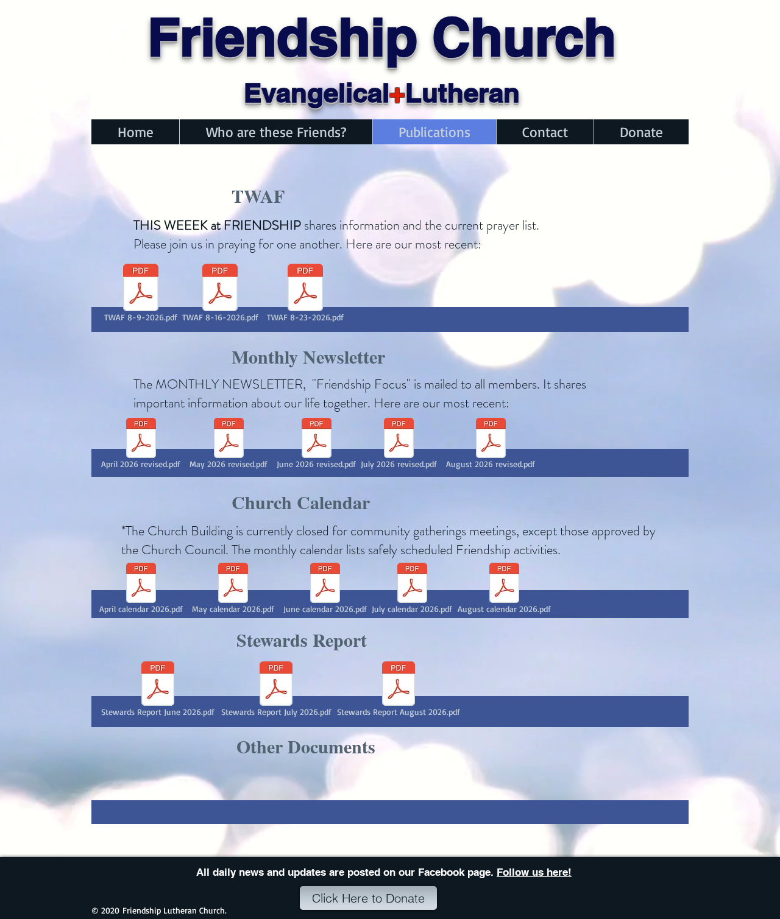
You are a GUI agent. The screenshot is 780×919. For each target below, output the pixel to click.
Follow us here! (534, 872)
